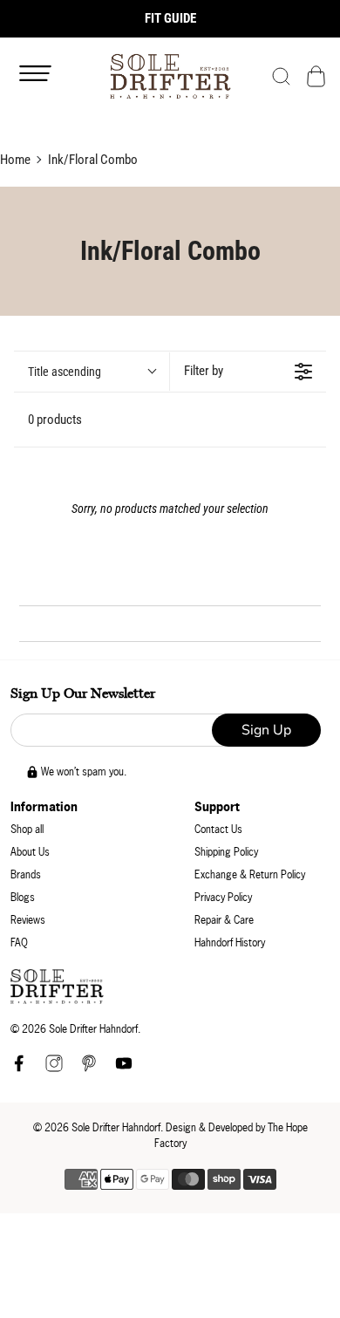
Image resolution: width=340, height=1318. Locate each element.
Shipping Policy (226, 851)
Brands (25, 874)
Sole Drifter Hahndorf (115, 1127)
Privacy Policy (223, 897)
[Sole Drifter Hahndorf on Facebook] (19, 1068)
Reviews (27, 919)
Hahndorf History (229, 942)
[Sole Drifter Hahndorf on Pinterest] (89, 1068)
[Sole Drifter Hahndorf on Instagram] (54, 1068)
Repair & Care (224, 919)
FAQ (19, 942)
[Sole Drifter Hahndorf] (170, 76)
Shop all (27, 829)
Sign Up (266, 730)
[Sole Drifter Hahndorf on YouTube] (124, 1068)
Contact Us (218, 829)
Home (15, 159)
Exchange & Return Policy (249, 874)
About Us (30, 851)
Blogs (22, 897)
